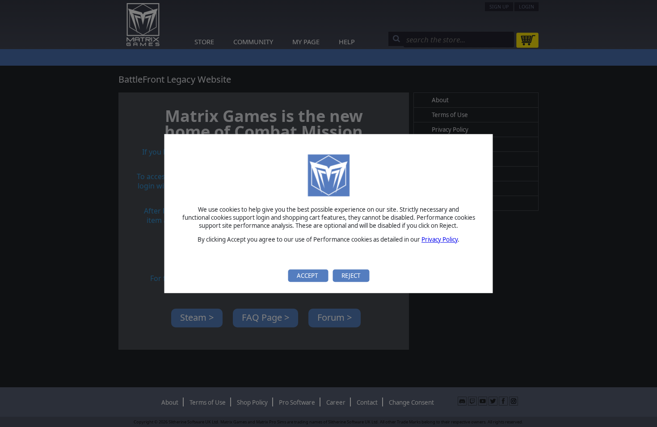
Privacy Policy (439, 239)
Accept (308, 276)
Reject (350, 276)
